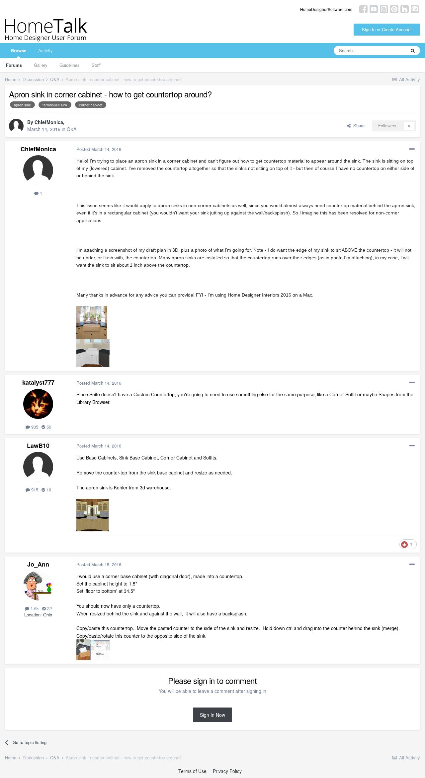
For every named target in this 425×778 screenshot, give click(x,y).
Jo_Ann (38, 564)
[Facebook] (363, 8)
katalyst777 (38, 382)
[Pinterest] (394, 8)
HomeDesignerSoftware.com (326, 9)
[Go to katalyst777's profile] (38, 404)
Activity (45, 50)
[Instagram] (384, 8)
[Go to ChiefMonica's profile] (16, 126)
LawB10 (38, 445)
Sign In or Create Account (387, 29)
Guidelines (69, 65)
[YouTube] (374, 8)
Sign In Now (212, 715)
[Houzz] (404, 8)
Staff (96, 65)
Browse (18, 50)
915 (34, 489)
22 (49, 608)
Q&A (71, 129)
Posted (98, 149)
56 (48, 427)
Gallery (40, 65)
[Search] (412, 50)
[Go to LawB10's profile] (38, 467)
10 (48, 489)
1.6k (34, 608)
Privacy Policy (227, 771)
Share (358, 125)
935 (34, 427)
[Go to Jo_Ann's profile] (38, 585)
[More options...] (412, 149)
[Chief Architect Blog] (415, 8)
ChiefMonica (49, 122)
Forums (14, 65)
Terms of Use (192, 771)
